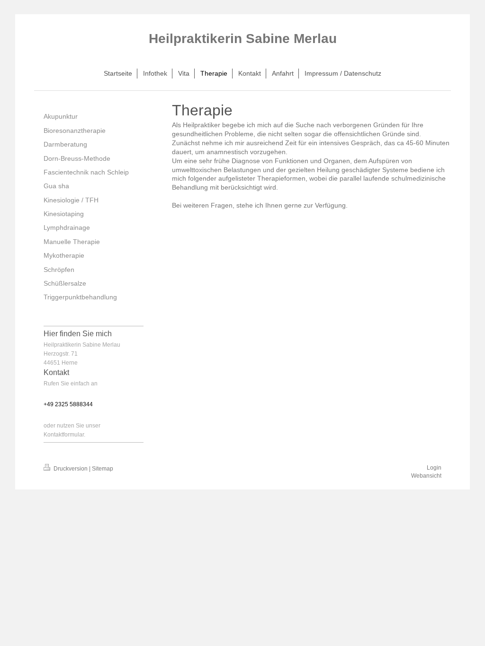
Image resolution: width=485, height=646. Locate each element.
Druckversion (70, 468)
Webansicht (426, 475)
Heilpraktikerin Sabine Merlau (243, 38)
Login (434, 467)
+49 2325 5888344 (68, 404)
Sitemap (102, 468)
